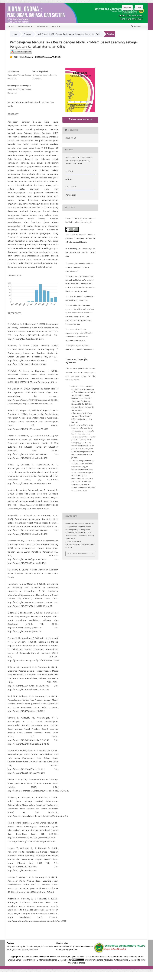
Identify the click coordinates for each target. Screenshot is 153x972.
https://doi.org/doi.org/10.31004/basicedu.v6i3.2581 (32, 400)
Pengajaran (70, 195)
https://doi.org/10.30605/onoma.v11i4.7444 (40, 57)
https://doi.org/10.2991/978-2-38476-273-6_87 (30, 603)
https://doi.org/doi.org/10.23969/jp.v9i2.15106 (29, 484)
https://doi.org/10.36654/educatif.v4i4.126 (27, 455)
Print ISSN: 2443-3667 (131, 19)
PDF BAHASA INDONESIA (81, 119)
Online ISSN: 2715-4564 (130, 16)
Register (127, 7)
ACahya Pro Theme (76, 963)
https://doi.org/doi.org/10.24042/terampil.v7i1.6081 (32, 838)
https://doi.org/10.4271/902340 (22, 867)
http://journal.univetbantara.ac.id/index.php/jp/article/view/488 (37, 921)
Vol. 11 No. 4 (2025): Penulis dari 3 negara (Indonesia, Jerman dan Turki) (69, 34)
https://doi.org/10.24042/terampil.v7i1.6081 (28, 429)
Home (11, 26)
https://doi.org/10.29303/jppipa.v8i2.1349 (27, 560)
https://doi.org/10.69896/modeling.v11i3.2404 (32, 892)
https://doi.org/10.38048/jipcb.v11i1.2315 (27, 769)
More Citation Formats (78, 553)
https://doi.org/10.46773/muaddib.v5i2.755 (32, 404)
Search (137, 27)
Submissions (24, 26)
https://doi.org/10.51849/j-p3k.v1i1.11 (25, 628)
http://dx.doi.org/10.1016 (45, 382)
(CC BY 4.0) (83, 404)
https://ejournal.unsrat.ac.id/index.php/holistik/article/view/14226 (38, 791)
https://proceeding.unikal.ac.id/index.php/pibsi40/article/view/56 (38, 816)
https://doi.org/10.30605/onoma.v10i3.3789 (28, 686)
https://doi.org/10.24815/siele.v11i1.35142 (27, 361)
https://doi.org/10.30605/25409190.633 (39, 505)
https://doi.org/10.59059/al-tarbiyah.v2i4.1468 (34, 842)
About (55, 26)
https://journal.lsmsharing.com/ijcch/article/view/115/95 (33, 661)
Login (139, 7)
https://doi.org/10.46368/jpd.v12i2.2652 (26, 711)
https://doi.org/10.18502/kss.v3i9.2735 (33, 335)
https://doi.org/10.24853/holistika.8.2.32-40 (28, 740)
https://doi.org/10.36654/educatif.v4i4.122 (27, 530)
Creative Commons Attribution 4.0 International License (111, 960)
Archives (41, 26)
